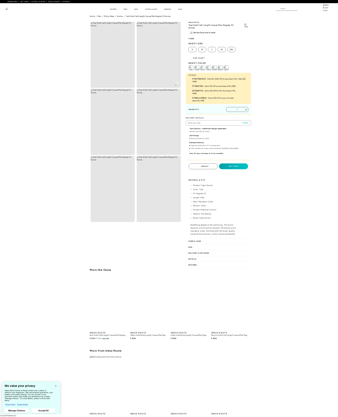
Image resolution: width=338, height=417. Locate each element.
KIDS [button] (136, 9)
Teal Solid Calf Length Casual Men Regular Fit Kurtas (148, 16)
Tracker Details (22, 404)
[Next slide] (248, 303)
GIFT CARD (24, 2)
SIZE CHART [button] (199, 58)
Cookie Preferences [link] (8, 415)
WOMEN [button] (113, 9)
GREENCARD (12, 2)
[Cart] (315, 8)
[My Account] (308, 8)
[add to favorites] (123, 329)
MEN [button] (125, 9)
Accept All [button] (43, 410)
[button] (55, 386)
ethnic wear (109, 16)
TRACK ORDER (54, 2)
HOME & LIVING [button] (151, 9)
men (99, 16)
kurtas (120, 16)
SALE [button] (180, 9)
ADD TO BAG (233, 166)
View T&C (242, 79)
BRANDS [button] (167, 9)
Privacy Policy (10, 404)
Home (92, 16)
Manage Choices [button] (16, 410)
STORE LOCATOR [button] (38, 2)
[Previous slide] (89, 303)
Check (245, 123)
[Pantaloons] (11, 9)
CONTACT (66, 2)
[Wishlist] (300, 8)
